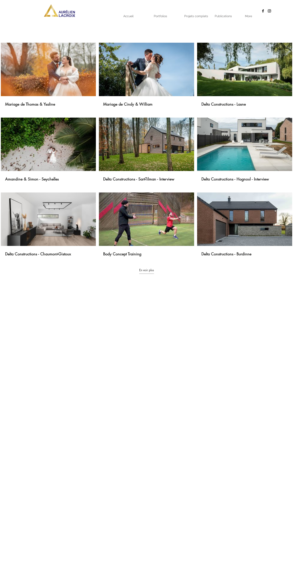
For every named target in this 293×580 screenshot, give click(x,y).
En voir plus (146, 270)
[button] (166, 16)
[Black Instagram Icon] (269, 11)
